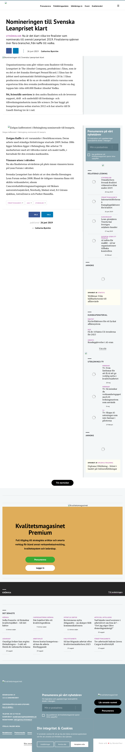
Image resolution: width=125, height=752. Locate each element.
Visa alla (102, 348)
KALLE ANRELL (7, 707)
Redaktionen (7, 732)
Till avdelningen (115, 592)
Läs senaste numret (108, 702)
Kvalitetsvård (97, 6)
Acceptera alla (79, 744)
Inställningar (45, 744)
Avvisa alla (62, 744)
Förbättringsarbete (60, 6)
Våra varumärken (30, 743)
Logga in (40, 568)
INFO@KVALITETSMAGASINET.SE (26, 720)
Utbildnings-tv (76, 6)
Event (87, 6)
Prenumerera (45, 6)
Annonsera (31, 732)
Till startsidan (62, 482)
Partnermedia (20, 732)
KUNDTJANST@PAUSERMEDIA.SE (24, 717)
